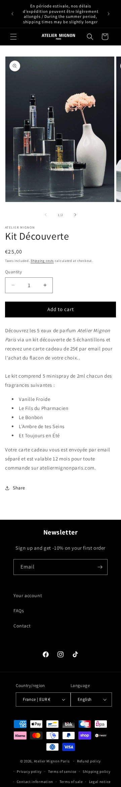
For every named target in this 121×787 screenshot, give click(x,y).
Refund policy (89, 761)
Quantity (13, 272)
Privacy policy (29, 771)
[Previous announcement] (12, 13)
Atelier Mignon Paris (52, 761)
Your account (27, 595)
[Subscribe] (99, 567)
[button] (13, 36)
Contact (22, 626)
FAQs (18, 611)
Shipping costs (42, 261)
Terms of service (62, 771)
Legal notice (100, 781)
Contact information (35, 781)
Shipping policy (97, 771)
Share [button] (19, 488)
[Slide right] (75, 214)
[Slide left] (45, 214)
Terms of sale (71, 781)
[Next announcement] (108, 13)
